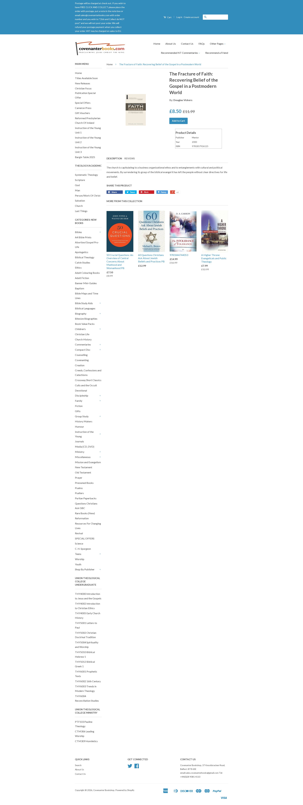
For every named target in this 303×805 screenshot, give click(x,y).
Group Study (82, 416)
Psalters (79, 493)
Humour (79, 426)
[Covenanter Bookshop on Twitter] (130, 767)
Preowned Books (84, 482)
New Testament (83, 467)
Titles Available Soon (86, 78)
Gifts (77, 411)
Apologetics (81, 252)
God (77, 185)
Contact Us (187, 43)
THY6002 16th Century (88, 681)
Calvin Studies (82, 262)
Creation (79, 365)
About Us (170, 43)
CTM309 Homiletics (86, 741)
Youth (78, 564)
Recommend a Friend (216, 52)
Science (79, 543)
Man (77, 190)
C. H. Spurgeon (83, 548)
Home (156, 43)
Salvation (80, 200)
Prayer (78, 477)
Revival (79, 533)
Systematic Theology (86, 174)
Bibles (78, 232)
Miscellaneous (83, 456)
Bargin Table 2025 (85, 157)
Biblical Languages (85, 308)
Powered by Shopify (124, 790)
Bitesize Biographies (86, 318)
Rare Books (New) (85, 513)
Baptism (79, 288)
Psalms (79, 487)
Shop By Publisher (85, 569)
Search (78, 765)
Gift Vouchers (82, 112)
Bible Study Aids (84, 303)
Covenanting (82, 360)
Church (79, 205)
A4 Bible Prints (83, 237)
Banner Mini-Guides (86, 283)
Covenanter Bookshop (103, 790)
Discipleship (81, 395)
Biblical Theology (84, 257)
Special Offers (82, 102)
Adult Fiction (82, 277)
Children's (80, 328)
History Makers (83, 421)
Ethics (78, 267)
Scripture (80, 179)
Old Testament (83, 472)
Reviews (129, 158)
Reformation (82, 518)
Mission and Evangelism (88, 462)
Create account (191, 17)
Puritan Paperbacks (85, 498)
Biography (80, 313)
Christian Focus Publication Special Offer (85, 93)
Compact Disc (82, 349)
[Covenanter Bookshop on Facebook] (136, 767)
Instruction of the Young (84, 434)
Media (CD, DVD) (84, 446)
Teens (78, 553)
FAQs (202, 43)
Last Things (81, 210)
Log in (179, 17)
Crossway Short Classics (88, 380)
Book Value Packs (85, 323)
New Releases (82, 83)
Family (78, 400)
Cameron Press (83, 107)
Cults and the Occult (86, 385)
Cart (169, 17)
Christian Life (82, 334)
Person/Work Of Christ (87, 195)
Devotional (81, 390)
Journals (79, 441)
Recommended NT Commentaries (179, 52)
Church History (83, 339)
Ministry (79, 451)
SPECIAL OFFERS (84, 538)
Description (114, 158)
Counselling (81, 354)
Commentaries (83, 344)
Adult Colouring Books (87, 272)
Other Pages (217, 43)
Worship (79, 559)
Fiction (79, 405)
